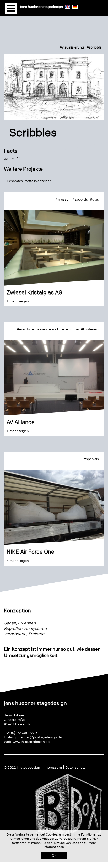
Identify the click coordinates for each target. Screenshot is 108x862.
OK (54, 855)
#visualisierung (72, 47)
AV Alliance (21, 422)
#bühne (72, 329)
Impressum (53, 767)
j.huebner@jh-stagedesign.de (38, 737)
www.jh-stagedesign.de (31, 742)
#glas (94, 199)
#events (23, 329)
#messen (63, 199)
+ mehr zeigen (18, 301)
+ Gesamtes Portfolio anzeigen (28, 181)
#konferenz (90, 329)
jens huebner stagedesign (41, 6)
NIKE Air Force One (30, 551)
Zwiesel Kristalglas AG (34, 292)
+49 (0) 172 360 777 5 (20, 733)
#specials (80, 199)
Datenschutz (75, 767)
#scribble (94, 47)
